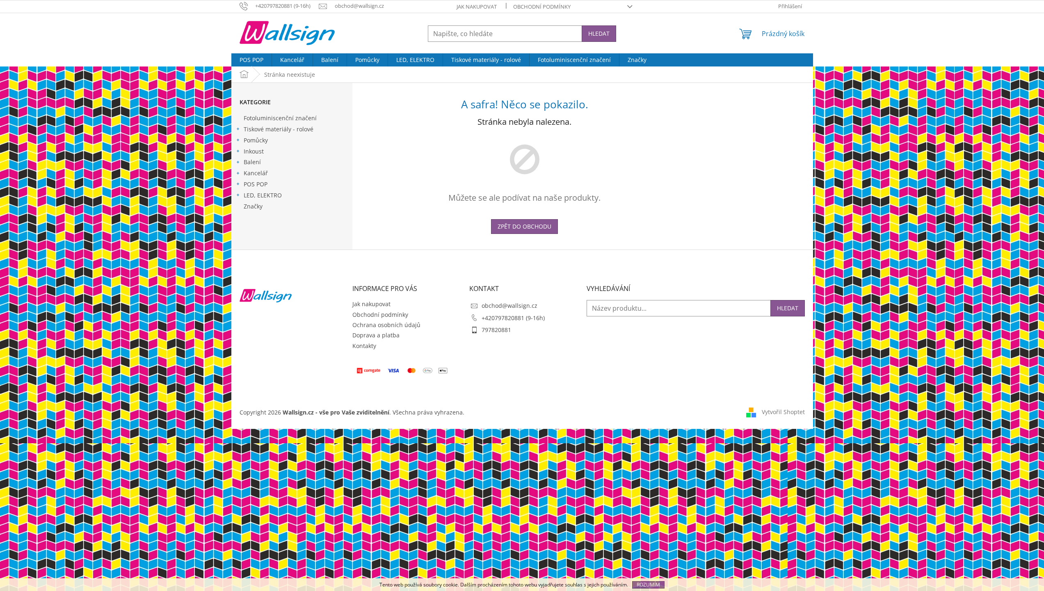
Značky (253, 206)
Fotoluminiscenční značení (280, 118)
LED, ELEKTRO (263, 195)
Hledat (599, 33)
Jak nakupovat (477, 6)
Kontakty (364, 346)
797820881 (496, 330)
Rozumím (648, 584)
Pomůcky (256, 140)
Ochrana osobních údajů (386, 325)
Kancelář (256, 173)
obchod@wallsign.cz (509, 305)
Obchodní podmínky (542, 6)
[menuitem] (251, 59)
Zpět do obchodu (524, 226)
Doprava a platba (376, 335)
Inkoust (254, 151)
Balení (252, 162)
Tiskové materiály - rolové (278, 129)
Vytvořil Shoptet (783, 412)
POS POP (255, 184)
